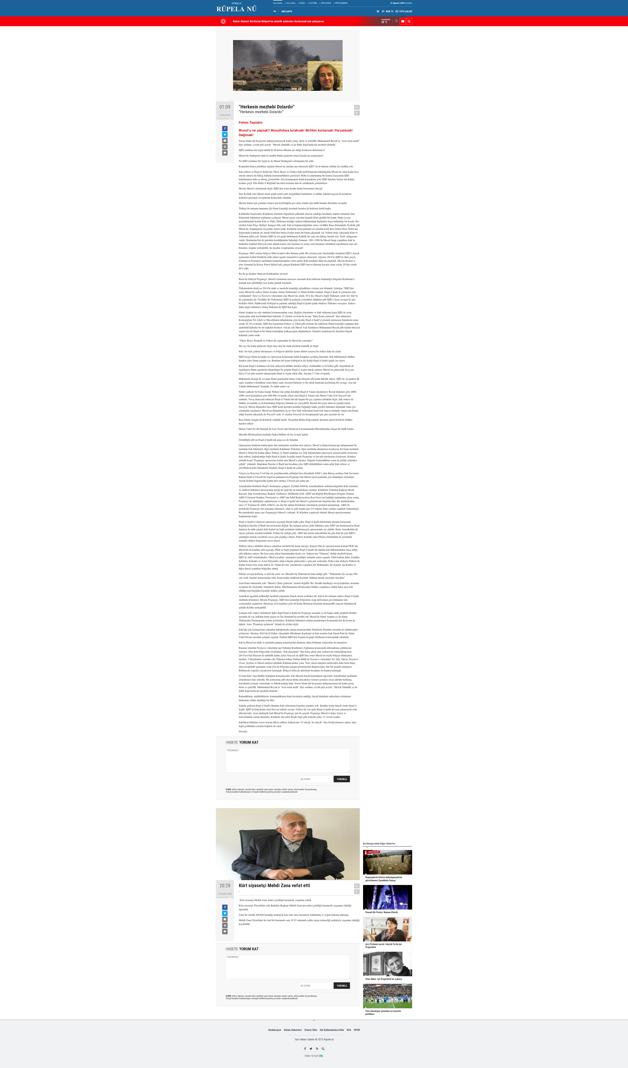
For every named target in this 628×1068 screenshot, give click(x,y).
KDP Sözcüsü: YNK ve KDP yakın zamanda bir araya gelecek (266, 21)
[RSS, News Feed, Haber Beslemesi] (317, 1048)
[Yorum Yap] (224, 152)
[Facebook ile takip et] (305, 1048)
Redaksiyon (274, 1030)
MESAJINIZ (326, 3)
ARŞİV (302, 3)
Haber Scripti (311, 1055)
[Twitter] (224, 134)
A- (357, 112)
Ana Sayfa (277, 3)
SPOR (357, 1030)
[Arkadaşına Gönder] (224, 140)
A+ (357, 107)
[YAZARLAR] (275, 11)
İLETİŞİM (313, 3)
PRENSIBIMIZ (341, 3)
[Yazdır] (224, 146)
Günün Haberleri (293, 1030)
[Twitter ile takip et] (311, 1048)
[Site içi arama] (409, 21)
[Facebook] (224, 128)
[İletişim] (403, 21)
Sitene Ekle (310, 1030)
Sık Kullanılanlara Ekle (332, 1030)
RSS (349, 1030)
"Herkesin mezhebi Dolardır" (261, 112)
